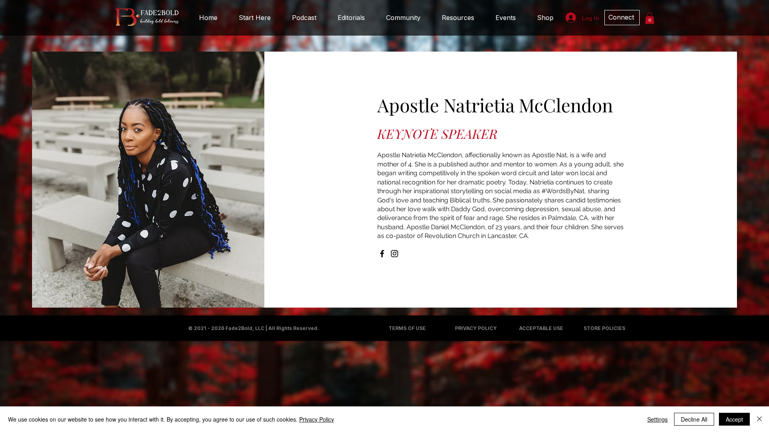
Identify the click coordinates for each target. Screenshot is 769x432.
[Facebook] (382, 253)
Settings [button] (657, 419)
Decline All (694, 419)
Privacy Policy (316, 419)
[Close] (759, 419)
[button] (649, 18)
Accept (734, 419)
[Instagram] (394, 253)
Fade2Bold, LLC (245, 328)
